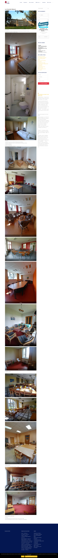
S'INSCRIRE (45, 36)
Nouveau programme (24, 538)
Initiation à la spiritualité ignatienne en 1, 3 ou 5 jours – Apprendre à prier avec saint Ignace (26, 548)
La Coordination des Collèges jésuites (43, 63)
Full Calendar (23, 534)
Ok (22, 556)
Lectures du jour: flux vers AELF (43, 95)
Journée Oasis (43, 30)
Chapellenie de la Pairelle (41, 56)
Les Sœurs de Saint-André (41, 66)
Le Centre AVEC (40, 64)
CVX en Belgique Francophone (42, 57)
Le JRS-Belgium (40, 65)
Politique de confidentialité (31, 556)
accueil (22, 533)
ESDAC (39, 59)
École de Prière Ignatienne (41, 58)
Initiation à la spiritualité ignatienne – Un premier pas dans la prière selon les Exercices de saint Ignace (26, 545)
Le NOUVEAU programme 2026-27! (26, 536)
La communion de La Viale (41, 62)
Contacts (22, 535)
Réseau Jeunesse (40, 67)
